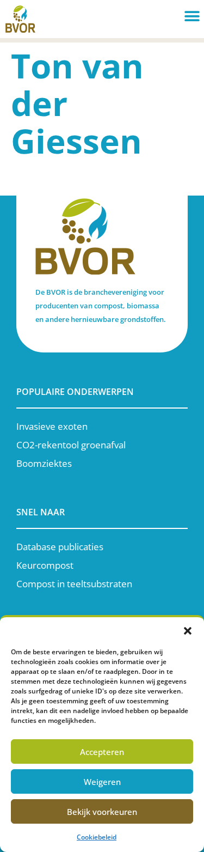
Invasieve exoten (52, 426)
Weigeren (102, 781)
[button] (187, 630)
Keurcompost (44, 565)
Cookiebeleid (96, 837)
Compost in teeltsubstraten (74, 583)
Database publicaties (59, 546)
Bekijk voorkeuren (102, 811)
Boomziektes (44, 463)
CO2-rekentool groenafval (71, 445)
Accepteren (102, 751)
